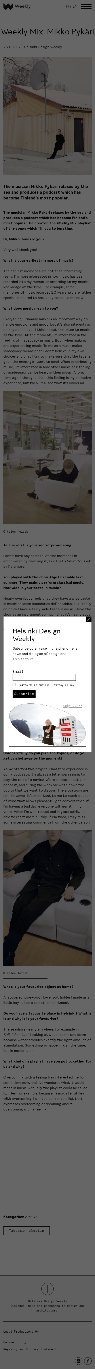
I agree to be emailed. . (46, 684)
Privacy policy (63, 684)
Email (18, 671)
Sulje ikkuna (72, 706)
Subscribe (24, 693)
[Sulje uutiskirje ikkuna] (88, 619)
